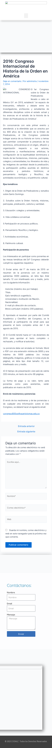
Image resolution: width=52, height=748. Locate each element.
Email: (9, 603)
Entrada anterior (26, 426)
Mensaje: (11, 614)
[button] (26, 15)
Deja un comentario (12, 81)
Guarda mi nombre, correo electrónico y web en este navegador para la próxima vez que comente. (25, 533)
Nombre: (11, 592)
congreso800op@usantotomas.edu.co (21, 413)
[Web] (26, 520)
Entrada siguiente (26, 431)
